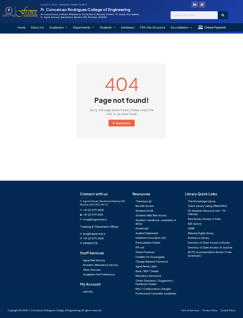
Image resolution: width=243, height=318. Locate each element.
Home (21, 27)
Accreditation (179, 27)
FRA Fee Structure (152, 27)
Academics (56, 27)
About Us (37, 27)
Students (106, 27)
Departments (81, 27)
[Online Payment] (200, 27)
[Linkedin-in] (195, 4)
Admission (127, 27)
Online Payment (215, 27)
